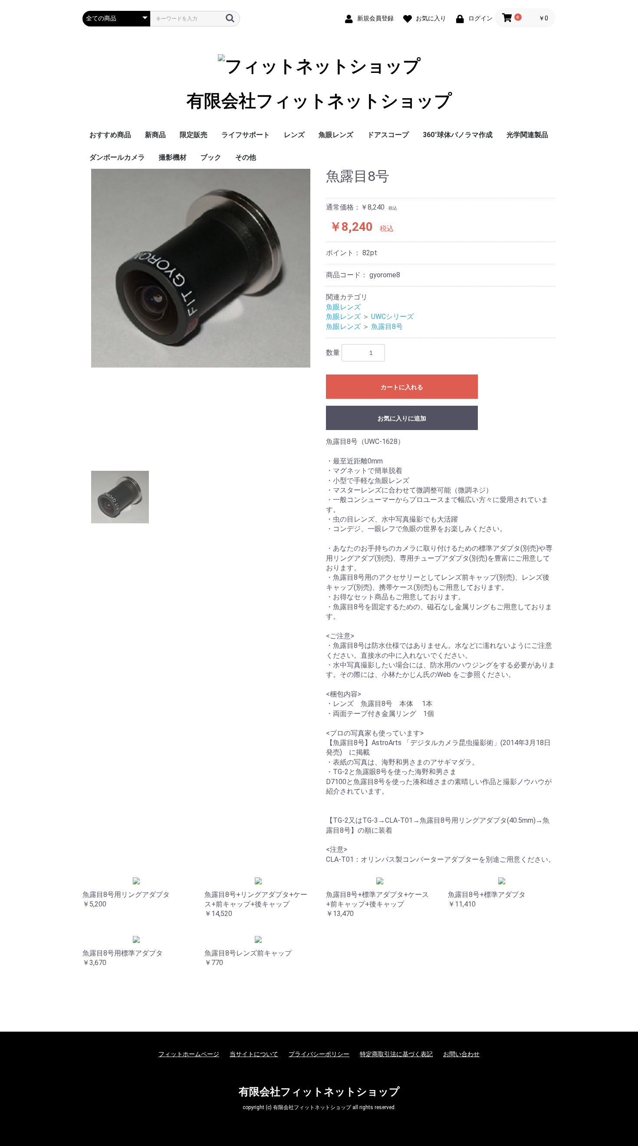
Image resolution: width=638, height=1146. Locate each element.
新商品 (155, 135)
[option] (200, 268)
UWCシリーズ (392, 316)
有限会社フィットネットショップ (319, 101)
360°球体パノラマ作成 (458, 135)
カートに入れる (402, 387)
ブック (211, 157)
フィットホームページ (188, 1054)
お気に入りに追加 (402, 418)
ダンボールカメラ (117, 157)
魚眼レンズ (336, 135)
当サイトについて (254, 1054)
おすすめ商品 (110, 135)
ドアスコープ (388, 135)
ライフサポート (245, 135)
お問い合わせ (461, 1054)
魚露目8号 (387, 326)
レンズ (294, 135)
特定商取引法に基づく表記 (396, 1054)
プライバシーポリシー (319, 1054)
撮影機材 (173, 157)
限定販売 (193, 135)
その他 (245, 157)
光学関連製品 (527, 135)
